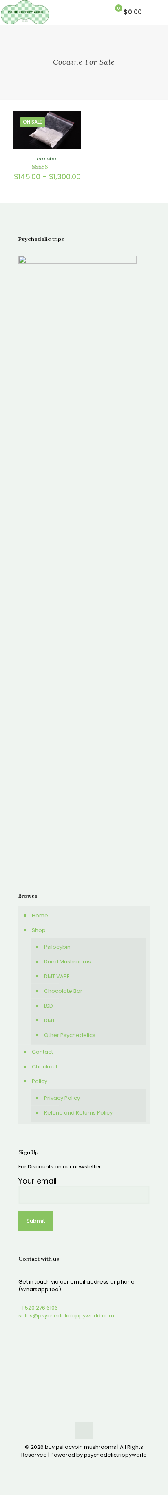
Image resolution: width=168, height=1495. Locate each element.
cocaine (47, 158)
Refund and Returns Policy (78, 1113)
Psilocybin (57, 947)
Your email (37, 1181)
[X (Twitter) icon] (80, 1466)
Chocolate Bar (63, 991)
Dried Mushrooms (67, 962)
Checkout (44, 1066)
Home (40, 915)
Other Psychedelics (69, 1035)
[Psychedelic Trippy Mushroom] (25, 12)
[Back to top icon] (84, 1430)
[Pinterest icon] (88, 1466)
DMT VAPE (57, 976)
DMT (49, 1020)
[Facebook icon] (71, 1466)
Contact (42, 1052)
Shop (39, 930)
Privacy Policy (62, 1098)
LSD (48, 1006)
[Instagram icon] (97, 1466)
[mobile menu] (157, 12)
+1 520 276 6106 (38, 1308)
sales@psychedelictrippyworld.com (66, 1315)
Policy (39, 1081)
